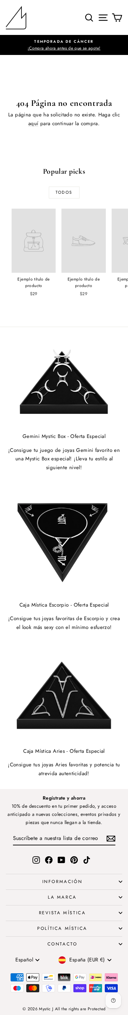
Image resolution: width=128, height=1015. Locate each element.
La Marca (62, 897)
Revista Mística (62, 912)
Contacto (62, 944)
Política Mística (62, 928)
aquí (33, 123)
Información (62, 881)
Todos (64, 192)
